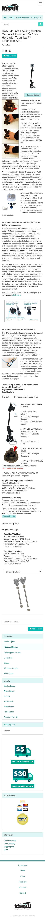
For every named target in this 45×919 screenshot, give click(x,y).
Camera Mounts (22, 17)
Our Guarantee (10, 840)
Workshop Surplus (11, 668)
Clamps (7, 696)
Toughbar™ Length (10, 529)
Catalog (11, 17)
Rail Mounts (8, 701)
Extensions (8, 658)
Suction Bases (9, 686)
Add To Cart (11, 55)
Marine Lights (9, 641)
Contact (23, 893)
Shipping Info (9, 846)
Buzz (6, 849)
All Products (8, 673)
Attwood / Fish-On (11, 717)
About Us (22, 887)
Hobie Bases (9, 711)
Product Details (33, 95)
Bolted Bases (9, 691)
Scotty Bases (9, 706)
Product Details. (9, 516)
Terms (22, 870)
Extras (6, 663)
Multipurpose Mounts (12, 652)
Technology (22, 865)
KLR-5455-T (36, 17)
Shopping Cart (9, 724)
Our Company (9, 843)
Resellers (22, 882)
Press (22, 876)
